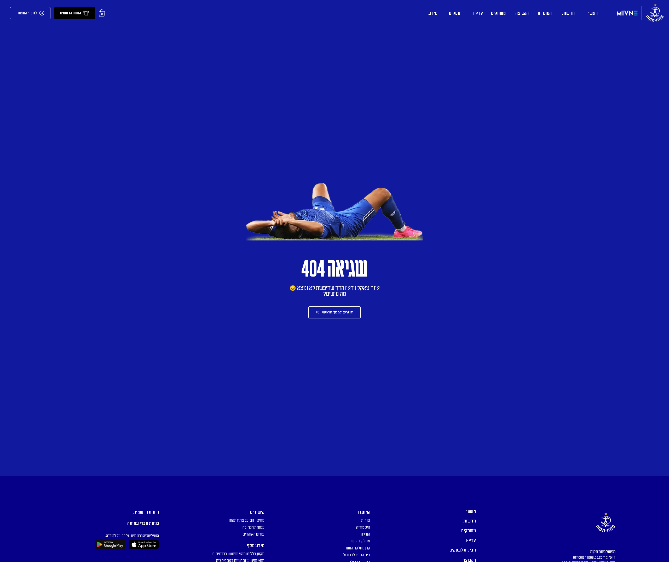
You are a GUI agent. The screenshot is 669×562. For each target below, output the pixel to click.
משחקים (468, 531)
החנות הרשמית (146, 512)
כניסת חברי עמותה (143, 523)
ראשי (471, 511)
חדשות (469, 521)
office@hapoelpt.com (589, 557)
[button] (102, 12)
